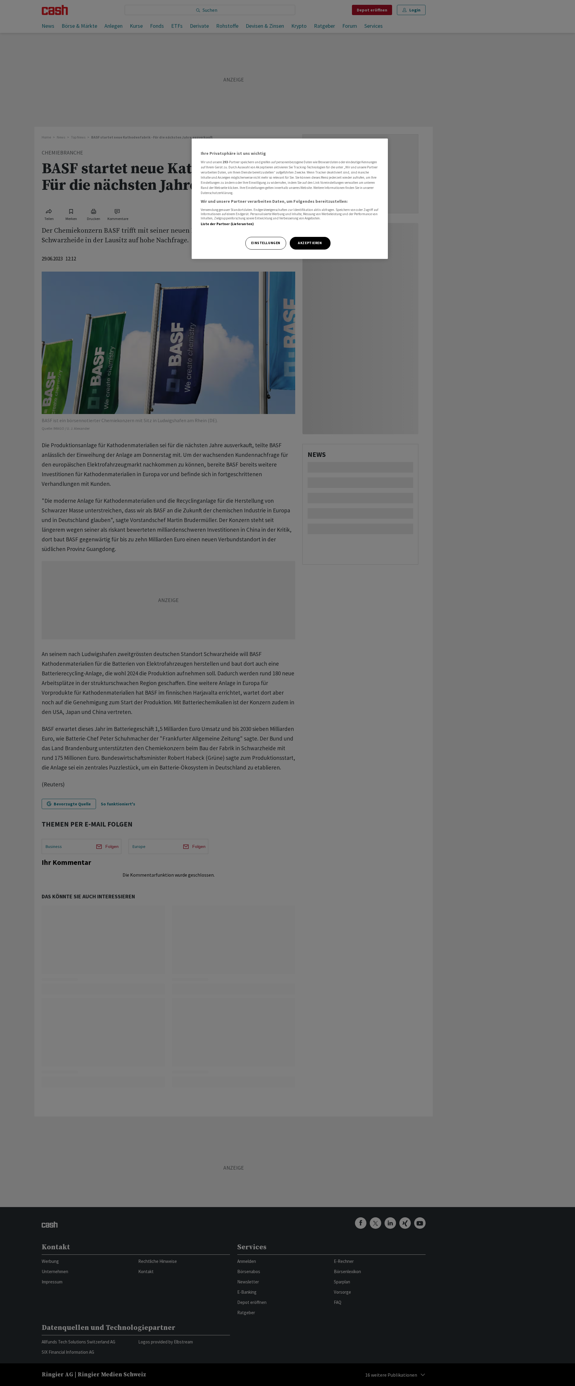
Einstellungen (265, 243)
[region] (290, 199)
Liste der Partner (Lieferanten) (227, 224)
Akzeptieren (310, 243)
